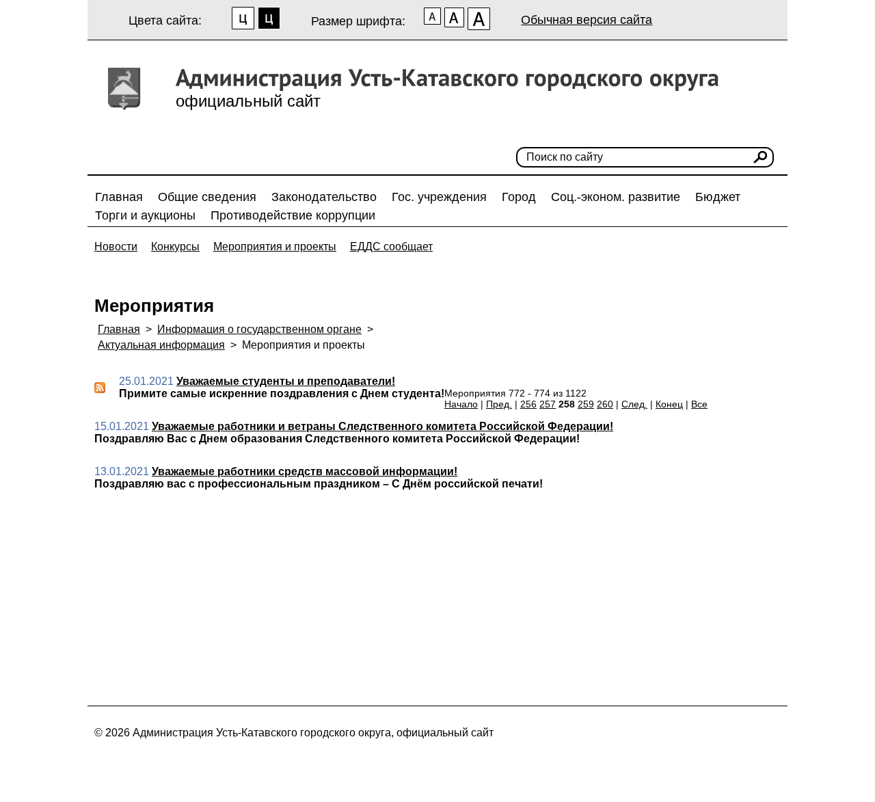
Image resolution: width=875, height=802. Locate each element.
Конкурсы (175, 246)
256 (528, 404)
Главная (119, 197)
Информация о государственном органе (259, 329)
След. (634, 404)
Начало (461, 404)
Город (519, 197)
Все (699, 404)
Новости (115, 246)
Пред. (499, 404)
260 (605, 404)
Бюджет (717, 197)
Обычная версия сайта (586, 20)
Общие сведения (207, 197)
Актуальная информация (161, 345)
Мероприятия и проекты (274, 246)
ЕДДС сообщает (391, 246)
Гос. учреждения (439, 197)
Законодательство (324, 197)
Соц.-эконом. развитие (615, 197)
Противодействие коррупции (293, 215)
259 (586, 404)
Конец (669, 404)
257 (547, 404)
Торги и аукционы (145, 215)
